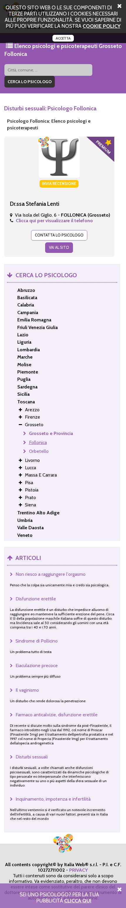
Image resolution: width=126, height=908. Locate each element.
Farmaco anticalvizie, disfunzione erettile (57, 714)
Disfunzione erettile (36, 599)
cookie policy (101, 26)
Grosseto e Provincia (51, 433)
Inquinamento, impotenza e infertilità (53, 799)
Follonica (38, 442)
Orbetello (39, 451)
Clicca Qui (77, 900)
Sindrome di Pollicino (37, 641)
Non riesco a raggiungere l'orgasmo (51, 574)
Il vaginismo (27, 690)
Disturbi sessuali (32, 757)
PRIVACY (78, 870)
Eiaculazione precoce (37, 665)
